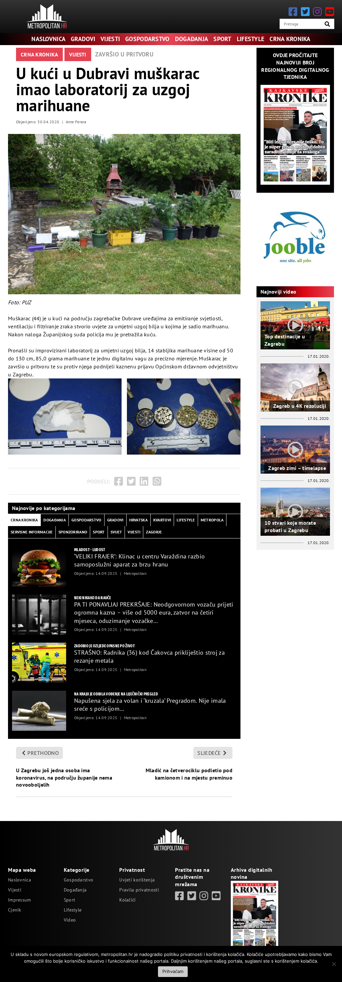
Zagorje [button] (154, 531)
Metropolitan (135, 573)
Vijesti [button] (134, 531)
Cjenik (14, 910)
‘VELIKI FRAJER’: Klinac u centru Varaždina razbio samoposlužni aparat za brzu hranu (139, 560)
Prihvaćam (172, 971)
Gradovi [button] (115, 519)
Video (70, 920)
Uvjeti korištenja (137, 880)
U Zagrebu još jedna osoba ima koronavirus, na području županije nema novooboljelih (64, 777)
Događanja (191, 39)
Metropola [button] (212, 519)
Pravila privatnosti (139, 890)
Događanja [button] (54, 519)
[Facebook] (293, 11)
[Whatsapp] (157, 481)
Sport (222, 39)
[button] (327, 24)
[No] (333, 964)
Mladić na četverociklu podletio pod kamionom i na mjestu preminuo (189, 774)
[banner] (39, 566)
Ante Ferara (76, 121)
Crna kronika (290, 39)
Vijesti (110, 39)
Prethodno (43, 753)
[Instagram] (317, 11)
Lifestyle (251, 39)
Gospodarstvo (147, 39)
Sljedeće (209, 753)
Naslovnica (48, 39)
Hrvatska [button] (138, 519)
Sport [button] (99, 531)
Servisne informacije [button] (32, 531)
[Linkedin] (144, 481)
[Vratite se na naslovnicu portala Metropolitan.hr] (47, 16)
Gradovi (83, 39)
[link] (179, 895)
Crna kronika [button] (24, 519)
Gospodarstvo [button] (86, 519)
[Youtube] (329, 11)
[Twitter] (305, 11)
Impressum (19, 900)
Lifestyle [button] (186, 519)
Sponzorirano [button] (72, 531)
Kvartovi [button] (162, 519)
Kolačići (127, 900)
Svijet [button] (116, 531)
